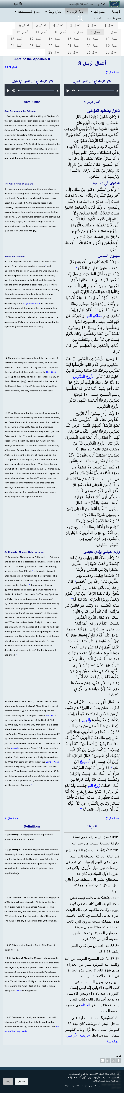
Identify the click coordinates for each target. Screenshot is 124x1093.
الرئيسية (116, 11)
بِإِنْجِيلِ (86, 720)
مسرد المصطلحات (28, 11)
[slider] (96, 90)
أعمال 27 (73, 52)
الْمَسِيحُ (85, 762)
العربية (16, 4)
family (19, 990)
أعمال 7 (112, 32)
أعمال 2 (92, 25)
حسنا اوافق (21, 1081)
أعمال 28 (54, 52)
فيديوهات (115, 18)
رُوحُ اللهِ (94, 785)
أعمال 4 (58, 25)
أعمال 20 (92, 46)
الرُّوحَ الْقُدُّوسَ (84, 376)
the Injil (49, 715)
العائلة (85, 1005)
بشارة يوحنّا (54, 11)
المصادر (96, 18)
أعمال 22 (54, 46)
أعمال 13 (111, 39)
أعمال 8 (95, 32)
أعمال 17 (35, 39)
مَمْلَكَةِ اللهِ (94, 316)
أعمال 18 (16, 39)
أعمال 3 (75, 25)
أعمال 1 (109, 25)
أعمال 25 (111, 52)
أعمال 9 (78, 32)
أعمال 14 (92, 39)
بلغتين (102, 4)
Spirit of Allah (52, 762)
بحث (80, 18)
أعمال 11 (41, 32)
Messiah (15, 748)
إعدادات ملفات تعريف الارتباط (75, 1085)
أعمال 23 (35, 46)
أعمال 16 (54, 39)
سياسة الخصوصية (94, 1085)
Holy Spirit (51, 372)
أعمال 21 (73, 46)
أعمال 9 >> (11, 67)
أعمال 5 (41, 25)
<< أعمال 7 (112, 72)
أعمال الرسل (77, 11)
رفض (8, 1081)
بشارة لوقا (99, 11)
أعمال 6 (24, 25)
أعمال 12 (22, 32)
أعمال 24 (16, 46)
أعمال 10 (60, 32)
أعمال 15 (73, 39)
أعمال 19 (111, 46)
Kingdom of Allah (31, 303)
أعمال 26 (92, 52)
